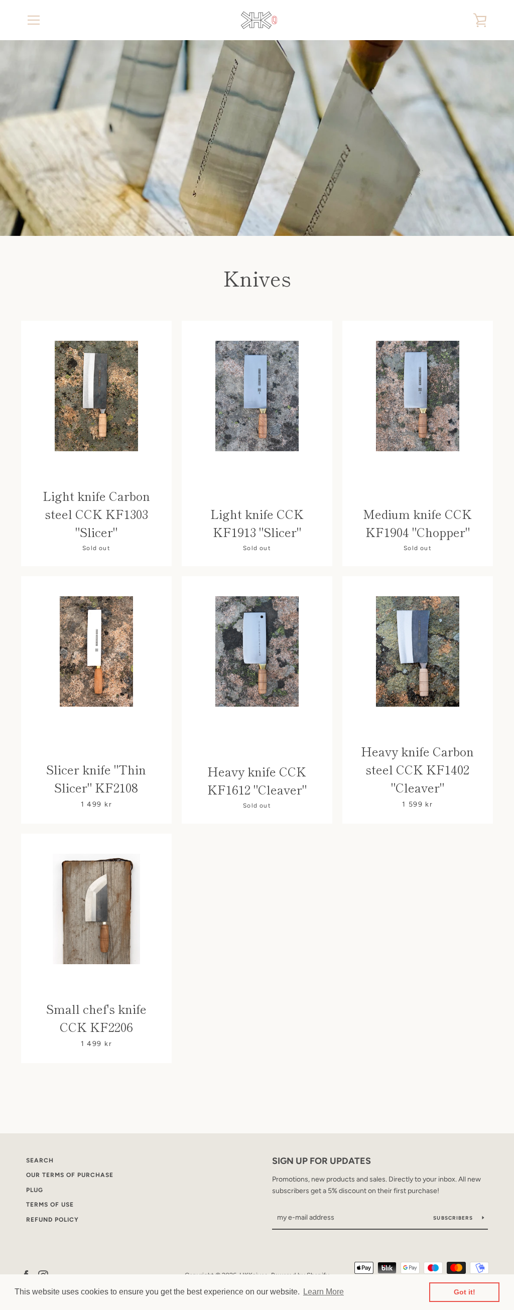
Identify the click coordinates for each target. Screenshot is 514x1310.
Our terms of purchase (69, 1174)
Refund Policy (52, 1219)
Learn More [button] (323, 1291)
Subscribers (453, 1218)
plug (34, 1190)
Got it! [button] (464, 1292)
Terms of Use (50, 1204)
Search (40, 1160)
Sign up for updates (321, 1160)
